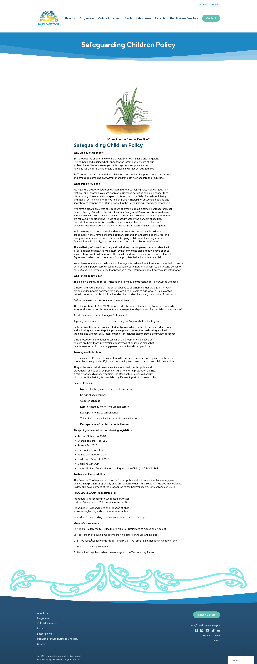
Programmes (86, 18)
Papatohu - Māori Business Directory (176, 18)
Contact (211, 18)
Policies (216, 640)
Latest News (143, 18)
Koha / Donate (206, 614)
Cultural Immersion (109, 18)
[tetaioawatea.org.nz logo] (48, 18)
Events (128, 18)
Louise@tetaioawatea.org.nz (204, 625)
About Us (69, 18)
